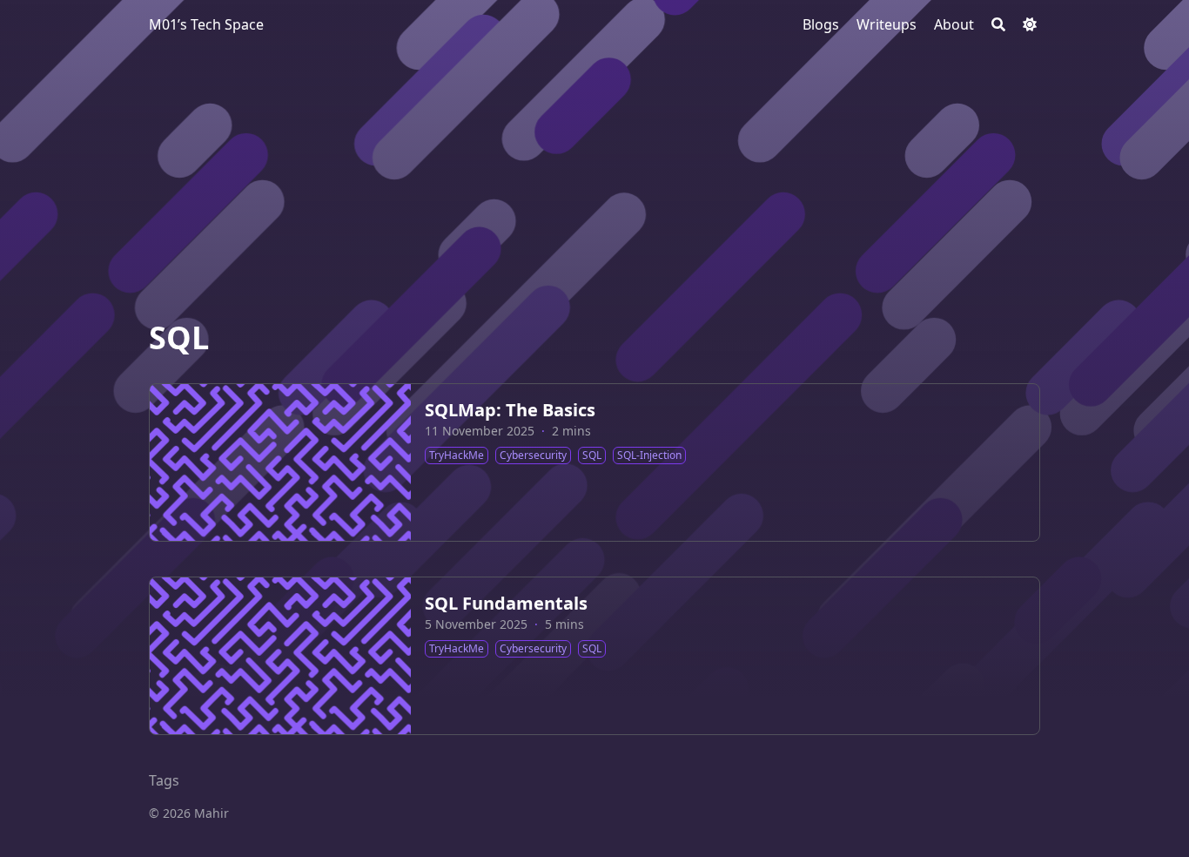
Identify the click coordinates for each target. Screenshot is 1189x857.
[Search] (998, 24)
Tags (164, 780)
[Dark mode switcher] (1030, 24)
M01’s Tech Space (206, 24)
